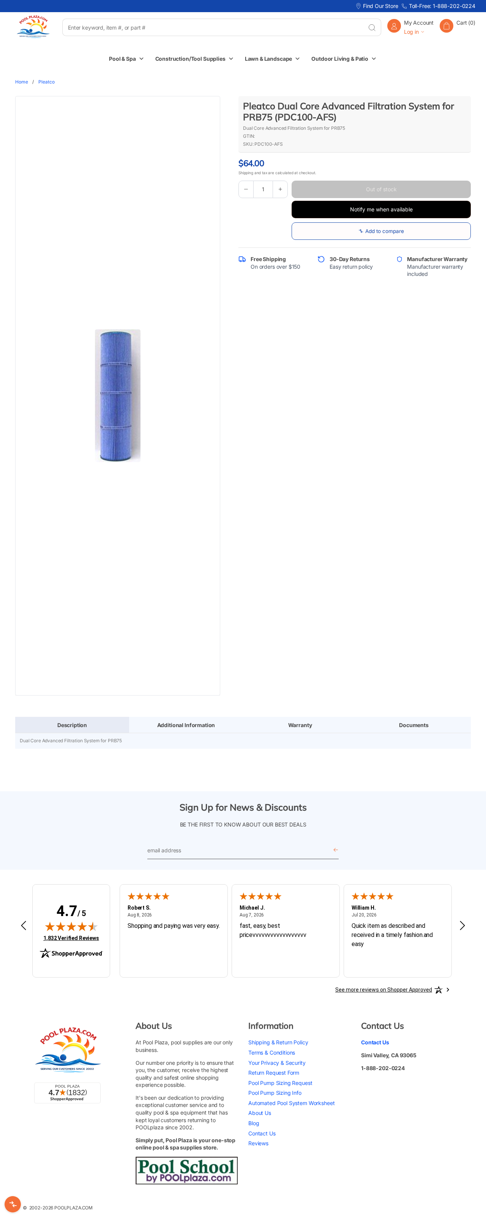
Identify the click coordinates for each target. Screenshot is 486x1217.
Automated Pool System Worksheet (291, 1103)
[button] (457, 27)
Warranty (300, 725)
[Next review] (462, 926)
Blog (253, 1123)
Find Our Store (380, 6)
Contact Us (262, 1133)
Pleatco (46, 82)
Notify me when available (381, 209)
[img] (71, 926)
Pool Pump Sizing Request (280, 1083)
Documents (414, 725)
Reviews (258, 1143)
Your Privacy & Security (277, 1063)
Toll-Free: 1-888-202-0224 (442, 6)
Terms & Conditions (271, 1052)
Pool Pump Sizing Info (274, 1092)
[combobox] (212, 27)
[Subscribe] (336, 850)
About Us (259, 1113)
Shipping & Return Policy (278, 1042)
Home (21, 82)
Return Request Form (273, 1072)
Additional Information (186, 725)
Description (72, 725)
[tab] (72, 725)
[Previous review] (23, 926)
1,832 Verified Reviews (71, 938)
